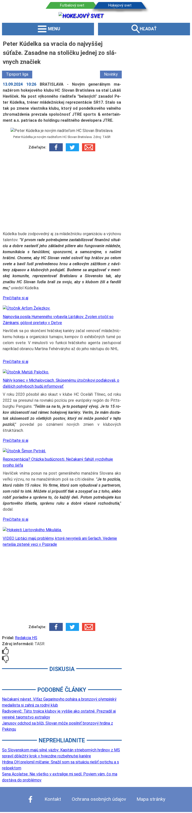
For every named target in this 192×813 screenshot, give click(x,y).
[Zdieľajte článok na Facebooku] (55, 147)
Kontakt (52, 799)
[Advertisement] (62, 193)
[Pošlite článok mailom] (88, 147)
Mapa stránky (150, 799)
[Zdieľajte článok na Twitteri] (72, 147)
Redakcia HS (26, 637)
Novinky (111, 74)
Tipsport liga (17, 74)
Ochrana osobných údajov (99, 799)
